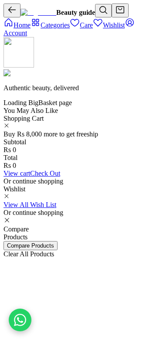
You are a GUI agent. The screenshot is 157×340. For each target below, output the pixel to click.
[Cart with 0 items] (120, 10)
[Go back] (11, 10)
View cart (16, 173)
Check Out (45, 173)
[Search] (103, 10)
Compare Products (30, 245)
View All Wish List (29, 204)
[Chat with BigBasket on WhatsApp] (20, 320)
